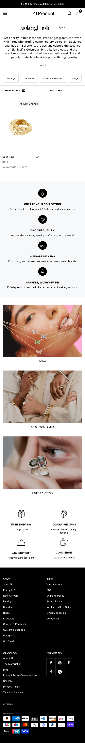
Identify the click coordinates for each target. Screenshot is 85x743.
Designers (9, 635)
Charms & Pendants (53, 78)
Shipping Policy (55, 595)
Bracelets (8, 618)
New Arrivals (10, 595)
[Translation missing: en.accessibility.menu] (6, 13)
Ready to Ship (11, 590)
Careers (7, 680)
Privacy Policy (11, 686)
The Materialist (12, 663)
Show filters (12, 90)
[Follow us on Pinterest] (68, 662)
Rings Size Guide (56, 612)
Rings (75, 78)
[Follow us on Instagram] (59, 662)
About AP (8, 658)
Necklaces (29, 78)
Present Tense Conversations (20, 675)
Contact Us (52, 618)
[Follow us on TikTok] (50, 671)
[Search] (69, 13)
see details (59, 4)
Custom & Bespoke (14, 629)
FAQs (49, 590)
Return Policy (54, 601)
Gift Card (8, 641)
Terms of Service (13, 692)
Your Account (54, 584)
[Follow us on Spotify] (59, 671)
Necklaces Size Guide (59, 607)
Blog (5, 669)
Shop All (8, 584)
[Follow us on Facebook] (50, 662)
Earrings (11, 78)
